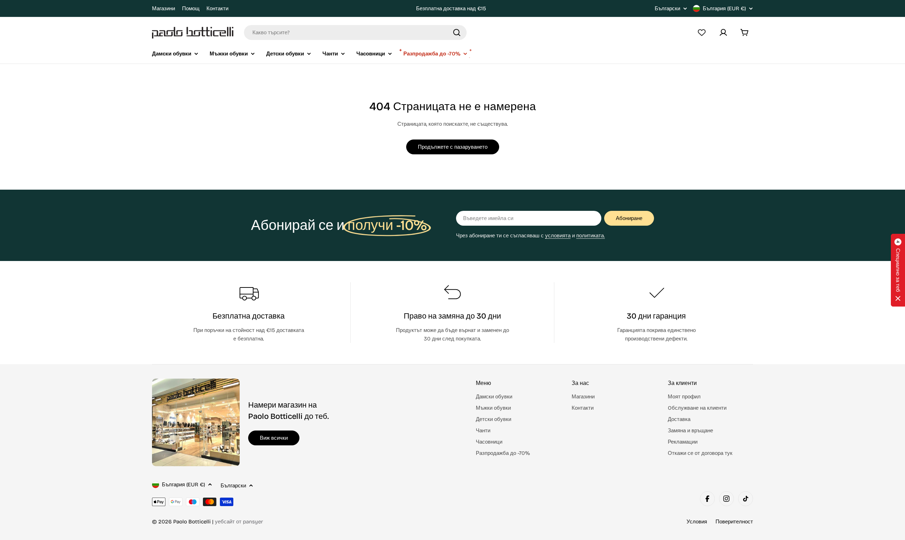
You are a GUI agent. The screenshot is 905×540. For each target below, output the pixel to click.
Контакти (217, 8)
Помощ (190, 8)
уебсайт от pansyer (239, 521)
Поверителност (734, 521)
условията (558, 235)
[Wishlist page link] (702, 32)
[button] (898, 270)
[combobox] (355, 32)
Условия (697, 521)
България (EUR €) (724, 8)
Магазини (163, 8)
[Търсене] (456, 32)
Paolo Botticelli (192, 521)
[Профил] (723, 32)
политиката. (590, 235)
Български (667, 8)
